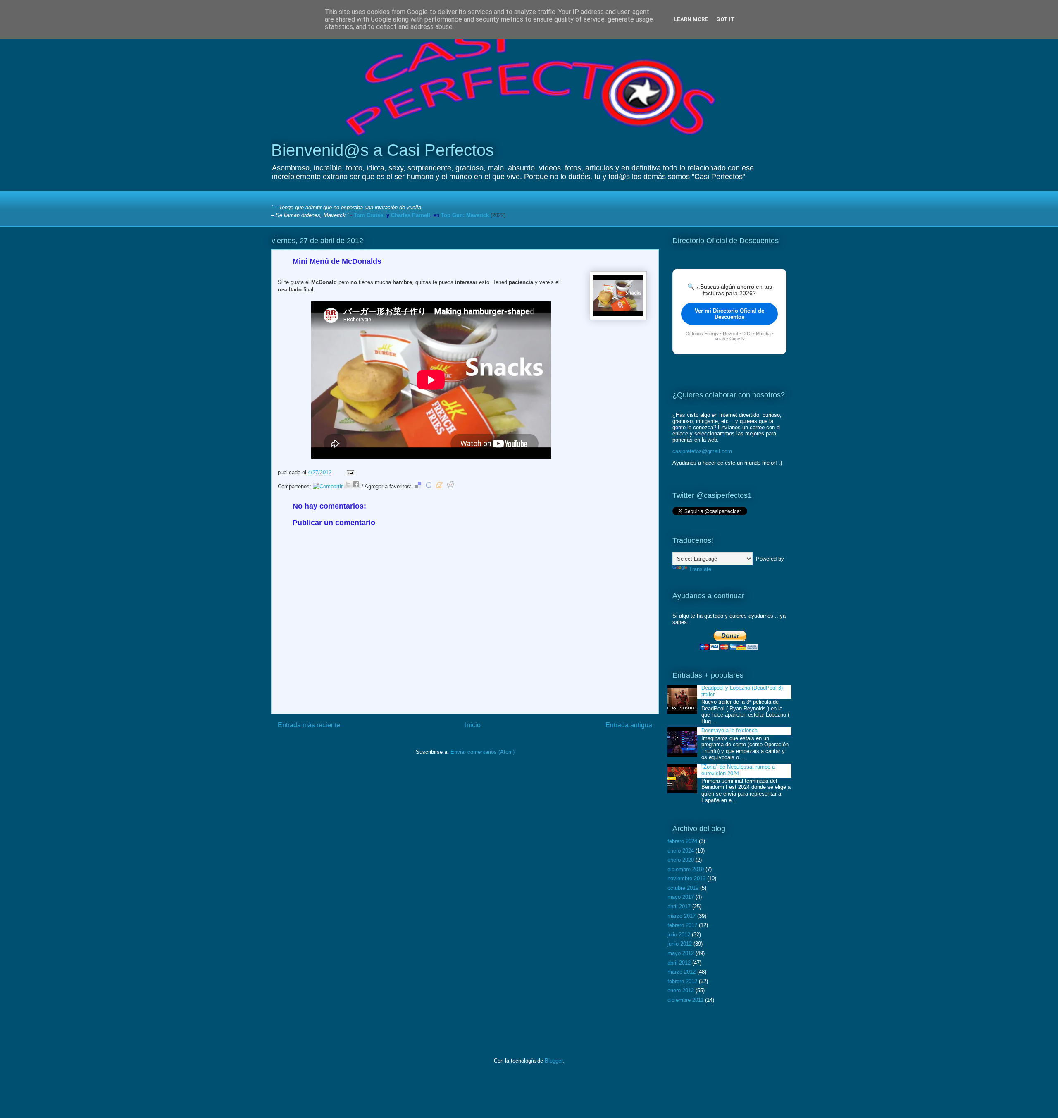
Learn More (691, 19)
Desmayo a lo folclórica (729, 730)
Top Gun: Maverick (465, 215)
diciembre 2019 (685, 869)
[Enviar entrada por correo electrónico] (349, 472)
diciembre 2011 (685, 1000)
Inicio (473, 725)
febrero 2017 (682, 925)
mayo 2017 (680, 897)
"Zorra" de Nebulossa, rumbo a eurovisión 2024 (738, 770)
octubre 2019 (682, 888)
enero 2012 (680, 990)
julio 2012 (678, 935)
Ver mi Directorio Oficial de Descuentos (729, 314)
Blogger (553, 1061)
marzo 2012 (681, 972)
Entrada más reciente (309, 725)
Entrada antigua (628, 725)
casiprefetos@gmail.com (702, 451)
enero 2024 (680, 851)
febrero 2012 (682, 981)
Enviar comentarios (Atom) (482, 752)
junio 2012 (679, 944)
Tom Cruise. (369, 215)
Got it (725, 19)
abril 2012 (679, 963)
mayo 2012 (680, 953)
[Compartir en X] (348, 484)
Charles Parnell (410, 215)
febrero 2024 (682, 841)
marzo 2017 (681, 916)
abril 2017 (679, 906)
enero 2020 (680, 860)
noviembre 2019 (686, 878)
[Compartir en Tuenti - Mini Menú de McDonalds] (328, 486)
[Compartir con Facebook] (356, 484)
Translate (700, 569)
